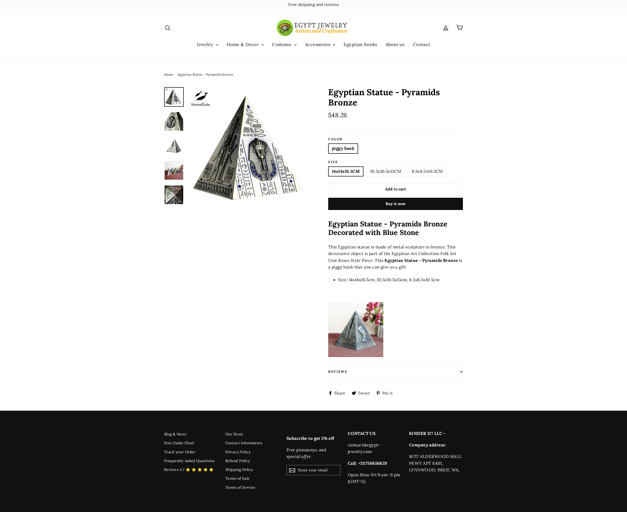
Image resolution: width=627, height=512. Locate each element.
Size (333, 162)
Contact (421, 44)
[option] (249, 147)
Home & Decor (243, 44)
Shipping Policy (239, 469)
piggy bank (343, 148)
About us (395, 44)
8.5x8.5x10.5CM (427, 171)
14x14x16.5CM (346, 171)
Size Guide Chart (179, 443)
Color (335, 139)
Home (169, 74)
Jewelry (205, 44)
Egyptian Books (360, 44)
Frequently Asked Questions (189, 460)
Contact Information (243, 443)
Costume (282, 44)
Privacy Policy (238, 452)
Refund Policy (237, 460)
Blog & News (175, 434)
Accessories (318, 44)
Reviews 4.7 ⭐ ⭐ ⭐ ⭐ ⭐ (189, 469)
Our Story (234, 434)
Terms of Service (240, 487)
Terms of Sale (237, 478)
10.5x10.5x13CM (385, 171)
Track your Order (179, 452)
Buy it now (396, 203)
